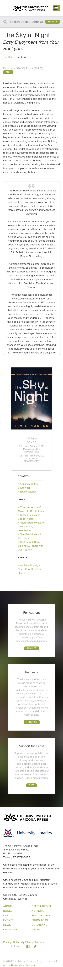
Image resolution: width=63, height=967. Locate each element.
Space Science (28, 491)
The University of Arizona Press (30, 8)
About (8, 906)
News (21, 499)
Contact (9, 915)
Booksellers (41, 915)
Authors (38, 911)
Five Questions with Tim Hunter (30, 536)
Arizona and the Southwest (28, 486)
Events (22, 557)
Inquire (32, 648)
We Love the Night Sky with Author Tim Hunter (29, 569)
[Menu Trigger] (55, 8)
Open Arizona (42, 906)
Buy (8, 72)
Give (31, 785)
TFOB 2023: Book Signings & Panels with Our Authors (30, 545)
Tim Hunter (9, 57)
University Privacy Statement (29, 942)
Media (36, 929)
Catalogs (10, 929)
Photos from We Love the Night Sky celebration (31, 526)
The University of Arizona (20, 965)
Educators (40, 920)
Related (23, 476)
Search (52, 21)
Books (8, 911)
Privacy (7, 942)
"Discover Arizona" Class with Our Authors (31, 509)
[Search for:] (31, 22)
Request (31, 722)
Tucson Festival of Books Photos (29, 517)
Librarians (39, 925)
